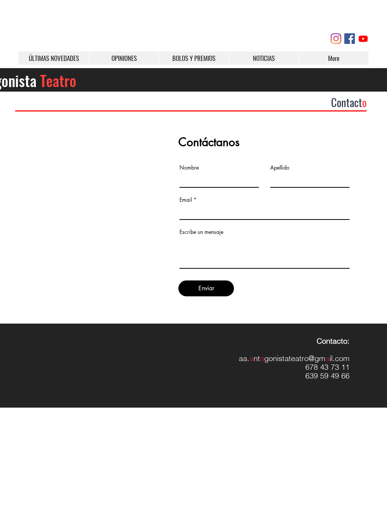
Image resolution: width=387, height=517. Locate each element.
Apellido (279, 167)
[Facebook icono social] (349, 38)
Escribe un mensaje (201, 232)
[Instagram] (336, 38)
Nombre (189, 167)
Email (186, 199)
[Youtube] (363, 38)
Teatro (58, 80)
